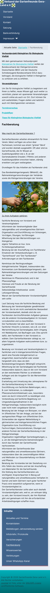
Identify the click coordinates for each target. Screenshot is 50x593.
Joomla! (4, 583)
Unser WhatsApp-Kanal (18, 561)
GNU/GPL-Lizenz (33, 583)
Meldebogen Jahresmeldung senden (24, 529)
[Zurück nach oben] (45, 588)
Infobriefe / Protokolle (17, 534)
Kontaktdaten (13, 523)
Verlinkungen (12, 555)
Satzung (7, 27)
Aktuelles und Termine (17, 518)
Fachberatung (13, 545)
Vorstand (7, 17)
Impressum (8, 38)
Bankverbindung (11, 33)
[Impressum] (16, 38)
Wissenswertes (13, 550)
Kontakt (7, 22)
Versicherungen (14, 539)
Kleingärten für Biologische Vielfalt (18, 64)
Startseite (8, 11)
